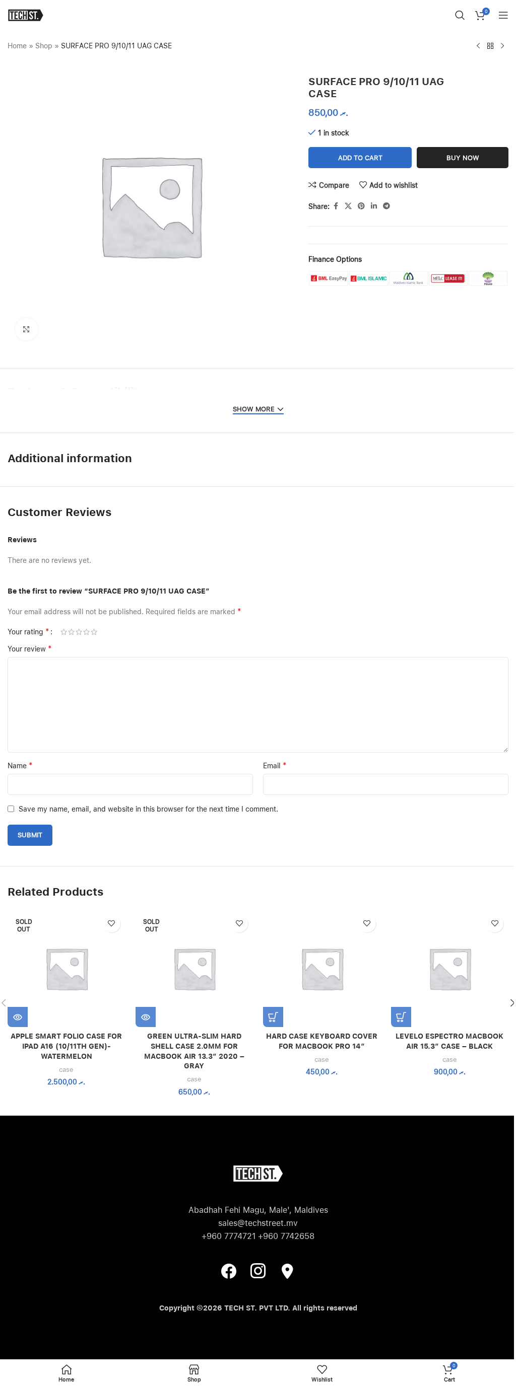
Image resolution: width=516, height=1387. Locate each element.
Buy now (462, 158)
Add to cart (360, 158)
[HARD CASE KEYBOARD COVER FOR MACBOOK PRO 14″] (322, 969)
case (66, 1069)
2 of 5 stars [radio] (71, 631)
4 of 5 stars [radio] (86, 631)
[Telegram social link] (386, 206)
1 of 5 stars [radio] (64, 631)
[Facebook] (228, 1271)
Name (20, 765)
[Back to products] (490, 46)
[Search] (460, 15)
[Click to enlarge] (26, 329)
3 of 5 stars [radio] (79, 631)
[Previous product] (478, 46)
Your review (30, 648)
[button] (273, 1017)
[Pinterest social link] (361, 206)
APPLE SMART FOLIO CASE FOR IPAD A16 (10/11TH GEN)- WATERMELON (66, 1046)
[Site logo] (25, 15)
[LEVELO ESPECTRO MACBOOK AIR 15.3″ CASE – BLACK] (450, 969)
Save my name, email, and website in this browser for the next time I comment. (148, 809)
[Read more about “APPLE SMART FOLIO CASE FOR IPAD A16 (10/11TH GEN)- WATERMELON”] (18, 1017)
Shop (43, 46)
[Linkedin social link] (374, 206)
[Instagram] (258, 1271)
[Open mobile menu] (503, 15)
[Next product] (502, 46)
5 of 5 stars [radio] (94, 631)
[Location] (287, 1271)
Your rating (28, 632)
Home (17, 46)
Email (275, 765)
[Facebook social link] (336, 206)
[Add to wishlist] (111, 923)
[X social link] (348, 206)
